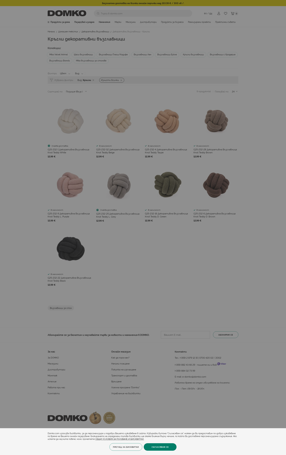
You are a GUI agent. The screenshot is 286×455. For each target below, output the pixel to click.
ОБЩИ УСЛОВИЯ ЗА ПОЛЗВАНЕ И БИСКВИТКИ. (119, 438)
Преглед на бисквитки (126, 447)
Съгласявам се (160, 447)
